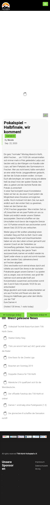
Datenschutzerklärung (41, 467)
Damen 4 (10, 136)
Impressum (40, 462)
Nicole (11, 140)
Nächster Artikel (37, 315)
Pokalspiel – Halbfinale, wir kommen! (17, 127)
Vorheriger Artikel (13, 315)
